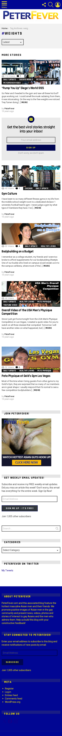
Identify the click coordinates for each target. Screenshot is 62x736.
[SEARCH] (50, 5)
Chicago (28, 188)
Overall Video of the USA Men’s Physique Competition (27, 312)
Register (9, 688)
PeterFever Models (45, 79)
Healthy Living (48, 246)
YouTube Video (10, 305)
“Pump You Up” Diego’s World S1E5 (23, 88)
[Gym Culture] (31, 177)
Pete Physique (44, 301)
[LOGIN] (57, 5)
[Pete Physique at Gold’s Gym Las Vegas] (31, 359)
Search (57, 529)
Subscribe (12, 662)
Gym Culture (9, 194)
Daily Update (9, 79)
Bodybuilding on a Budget (18, 251)
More (24, 102)
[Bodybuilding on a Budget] (31, 235)
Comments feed (13, 698)
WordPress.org (12, 702)
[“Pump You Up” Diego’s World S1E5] (31, 72)
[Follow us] (43, 5)
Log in (8, 692)
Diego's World (26, 79)
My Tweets (7, 570)
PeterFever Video (12, 83)
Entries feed (11, 695)
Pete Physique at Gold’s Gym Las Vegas (26, 376)
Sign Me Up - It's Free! (20, 508)
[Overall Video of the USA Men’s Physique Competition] (31, 294)
